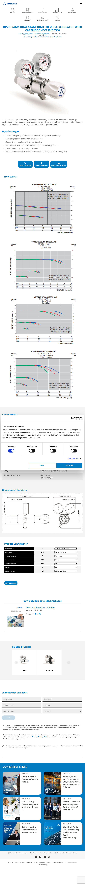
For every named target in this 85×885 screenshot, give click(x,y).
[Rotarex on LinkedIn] (36, 857)
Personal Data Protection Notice (67, 853)
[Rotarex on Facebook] (45, 857)
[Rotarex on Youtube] (40, 857)
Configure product (41, 165)
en (36, 614)
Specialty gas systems (25, 34)
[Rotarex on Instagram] (49, 857)
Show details (73, 459)
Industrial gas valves (31, 37)
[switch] (32, 450)
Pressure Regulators (42, 34)
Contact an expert (25, 165)
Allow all (69, 465)
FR (40, 614)
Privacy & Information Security (42, 853)
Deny (42, 465)
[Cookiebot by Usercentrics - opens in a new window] (72, 418)
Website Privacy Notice (40, 737)
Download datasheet (58, 165)
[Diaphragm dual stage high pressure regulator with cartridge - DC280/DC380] (40, 114)
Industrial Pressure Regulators (50, 37)
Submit (8, 718)
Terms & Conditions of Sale (18, 853)
